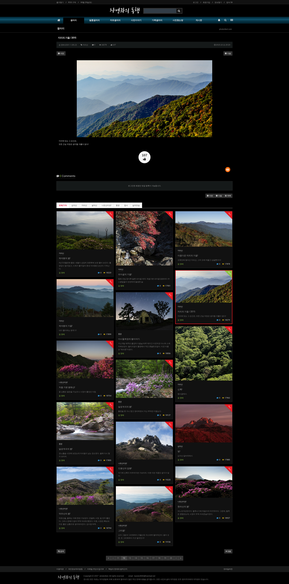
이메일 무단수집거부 (95, 569)
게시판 (199, 20)
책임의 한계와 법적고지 (117, 569)
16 (147, 558)
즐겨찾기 (60, 2)
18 (159, 558)
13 (130, 558)
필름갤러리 (94, 20)
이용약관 (60, 569)
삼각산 (74, 205)
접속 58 (229, 2)
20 (171, 558)
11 (118, 558)
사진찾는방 (178, 20)
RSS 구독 (72, 2)
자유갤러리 (115, 20)
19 (165, 558)
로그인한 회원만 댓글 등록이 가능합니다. (144, 186)
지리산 (84, 205)
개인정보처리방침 (75, 569)
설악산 (94, 205)
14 (136, 558)
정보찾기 (218, 2)
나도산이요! (106, 205)
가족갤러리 (157, 20)
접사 (126, 205)
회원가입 (206, 2)
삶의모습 (136, 205)
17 (153, 558)
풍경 (118, 205)
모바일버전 (228, 569)
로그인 (195, 2)
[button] (209, 196)
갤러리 (73, 20)
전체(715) (63, 205)
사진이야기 (136, 20)
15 (142, 558)
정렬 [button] (229, 551)
